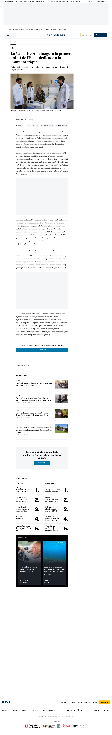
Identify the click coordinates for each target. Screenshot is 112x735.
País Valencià (24, 29)
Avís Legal (57, 716)
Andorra (30, 29)
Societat (13, 41)
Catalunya (11, 29)
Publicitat (24, 710)
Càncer (29, 365)
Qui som (14, 710)
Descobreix (22, 538)
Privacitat (51, 716)
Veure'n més (62, 538)
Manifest (4, 710)
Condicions (64, 716)
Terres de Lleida (61, 29)
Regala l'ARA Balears (49, 710)
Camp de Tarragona (51, 29)
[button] (106, 1)
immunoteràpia (21, 365)
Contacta (35, 710)
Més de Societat (22, 375)
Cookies (70, 716)
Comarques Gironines (40, 29)
